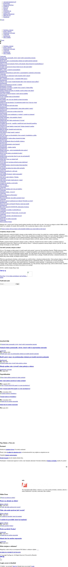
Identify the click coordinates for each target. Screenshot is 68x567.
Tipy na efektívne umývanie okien (9, 105)
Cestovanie (6, 34)
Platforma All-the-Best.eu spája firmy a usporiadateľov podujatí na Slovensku (20, 72)
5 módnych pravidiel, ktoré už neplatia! (13, 519)
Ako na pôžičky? (4, 186)
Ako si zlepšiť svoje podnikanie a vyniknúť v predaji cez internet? (17, 114)
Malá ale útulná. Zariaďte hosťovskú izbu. (11, 129)
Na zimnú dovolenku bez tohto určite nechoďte (12, 168)
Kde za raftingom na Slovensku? (8, 195)
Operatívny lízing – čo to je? (7, 192)
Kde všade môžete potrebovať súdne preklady (13, 380)
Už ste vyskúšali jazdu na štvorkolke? (10, 96)
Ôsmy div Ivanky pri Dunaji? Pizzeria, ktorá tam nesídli (14, 204)
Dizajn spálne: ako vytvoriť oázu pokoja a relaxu (17, 366)
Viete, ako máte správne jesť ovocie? (12, 510)
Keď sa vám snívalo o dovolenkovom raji (11, 215)
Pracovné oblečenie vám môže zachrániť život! (12, 198)
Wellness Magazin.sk (8, 14)
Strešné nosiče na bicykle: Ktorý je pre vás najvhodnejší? (15, 156)
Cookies (3, 566)
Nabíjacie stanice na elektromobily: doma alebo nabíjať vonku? (16, 108)
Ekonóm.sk (6, 17)
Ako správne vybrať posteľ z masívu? (10, 132)
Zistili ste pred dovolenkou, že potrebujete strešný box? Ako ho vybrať (18, 102)
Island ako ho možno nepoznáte (8, 218)
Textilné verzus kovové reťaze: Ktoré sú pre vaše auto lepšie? (16, 66)
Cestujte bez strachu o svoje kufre (9, 183)
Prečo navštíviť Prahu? (6, 221)
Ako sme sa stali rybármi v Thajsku (9, 177)
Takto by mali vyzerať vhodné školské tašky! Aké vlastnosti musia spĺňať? (19, 81)
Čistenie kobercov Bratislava (8, 396)
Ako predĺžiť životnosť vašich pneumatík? (11, 174)
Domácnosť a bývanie (9, 33)
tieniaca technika (52, 460)
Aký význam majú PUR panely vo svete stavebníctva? (15, 388)
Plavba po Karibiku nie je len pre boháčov (11, 189)
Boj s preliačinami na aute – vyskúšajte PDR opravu (13, 78)
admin (1, 277)
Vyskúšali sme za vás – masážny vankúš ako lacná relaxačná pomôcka (18, 123)
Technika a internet (8, 30)
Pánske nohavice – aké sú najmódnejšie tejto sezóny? (14, 150)
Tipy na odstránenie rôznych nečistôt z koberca (12, 141)
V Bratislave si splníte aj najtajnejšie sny (10, 209)
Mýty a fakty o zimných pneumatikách (10, 69)
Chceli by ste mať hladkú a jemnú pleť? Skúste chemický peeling (17, 126)
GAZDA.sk (6, 12)
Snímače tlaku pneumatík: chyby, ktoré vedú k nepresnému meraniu (17, 58)
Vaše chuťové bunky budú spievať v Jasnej (11, 180)
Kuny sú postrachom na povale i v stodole (11, 84)
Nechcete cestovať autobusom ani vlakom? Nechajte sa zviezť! (16, 201)
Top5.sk (5, 9)
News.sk (5, 8)
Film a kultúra (7, 37)
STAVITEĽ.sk (7, 11)
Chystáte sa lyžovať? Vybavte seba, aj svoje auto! (13, 212)
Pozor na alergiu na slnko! (9, 501)
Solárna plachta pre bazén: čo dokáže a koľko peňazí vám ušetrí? (17, 90)
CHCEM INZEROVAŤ (9, 2)
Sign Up (15, 566)
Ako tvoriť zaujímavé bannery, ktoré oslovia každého (14, 93)
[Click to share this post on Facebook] (0, 270)
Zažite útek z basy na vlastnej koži (9, 159)
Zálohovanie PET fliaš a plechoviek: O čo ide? (12, 120)
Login (32, 566)
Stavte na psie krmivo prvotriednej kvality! (11, 153)
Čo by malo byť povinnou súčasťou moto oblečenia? (14, 162)
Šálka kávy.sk (7, 15)
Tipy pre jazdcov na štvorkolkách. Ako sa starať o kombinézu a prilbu (18, 135)
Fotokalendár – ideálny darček (8, 147)
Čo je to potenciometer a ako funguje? (10, 144)
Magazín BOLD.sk (8, 5)
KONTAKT (6, 3)
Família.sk (6, 6)
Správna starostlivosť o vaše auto (8, 171)
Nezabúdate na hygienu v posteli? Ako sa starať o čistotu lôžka (16, 87)
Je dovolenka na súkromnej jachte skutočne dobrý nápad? (15, 75)
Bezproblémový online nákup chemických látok (12, 138)
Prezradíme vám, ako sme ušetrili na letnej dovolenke (14, 99)
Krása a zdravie (7, 31)
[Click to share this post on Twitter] (1, 270)
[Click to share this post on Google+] (3, 270)
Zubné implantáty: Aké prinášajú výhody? (11, 117)
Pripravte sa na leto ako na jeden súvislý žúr (11, 111)
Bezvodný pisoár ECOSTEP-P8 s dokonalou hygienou (14, 207)
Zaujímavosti (6, 36)
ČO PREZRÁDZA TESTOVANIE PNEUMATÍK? (14, 165)
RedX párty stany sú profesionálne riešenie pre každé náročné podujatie (18, 61)
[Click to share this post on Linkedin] (5, 270)
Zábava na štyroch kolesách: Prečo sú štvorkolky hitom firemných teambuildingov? (22, 63)
